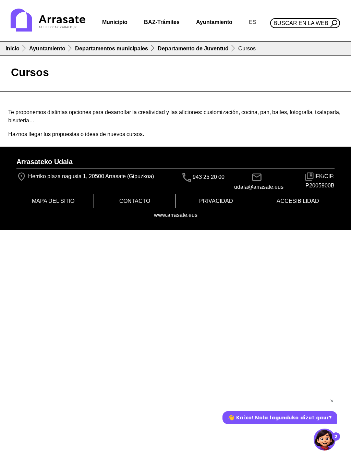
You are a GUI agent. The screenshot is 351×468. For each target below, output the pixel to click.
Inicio (12, 48)
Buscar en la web (301, 23)
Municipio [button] (115, 22)
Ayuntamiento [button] (214, 22)
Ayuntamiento (47, 48)
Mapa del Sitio (53, 201)
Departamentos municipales (111, 48)
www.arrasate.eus (175, 215)
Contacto (134, 201)
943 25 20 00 (209, 177)
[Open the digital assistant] (325, 440)
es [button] (252, 22)
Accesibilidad (298, 201)
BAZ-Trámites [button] (162, 22)
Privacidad (216, 201)
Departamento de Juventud (193, 48)
